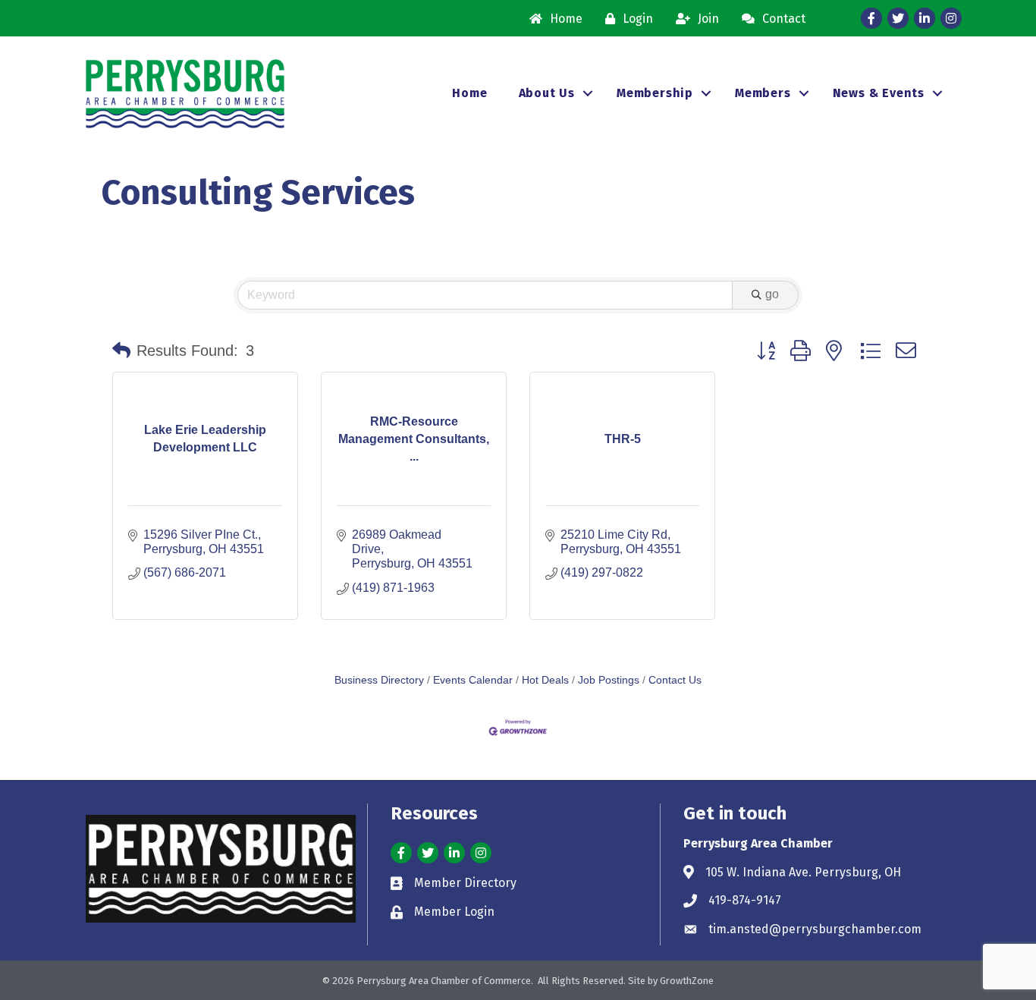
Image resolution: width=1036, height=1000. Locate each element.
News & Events (879, 93)
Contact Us (675, 680)
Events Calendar (473, 680)
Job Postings (608, 680)
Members (763, 93)
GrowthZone (687, 980)
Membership (655, 93)
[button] (121, 350)
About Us (547, 93)
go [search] (772, 294)
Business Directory (379, 680)
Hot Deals (545, 680)
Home (469, 93)
